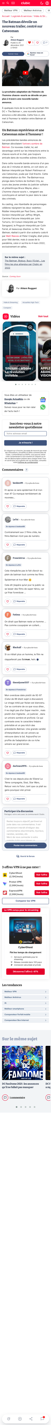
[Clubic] (26, 3)
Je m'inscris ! (26, 443)
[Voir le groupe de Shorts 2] (19, 384)
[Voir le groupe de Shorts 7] (35, 384)
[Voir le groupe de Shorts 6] (32, 384)
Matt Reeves (12, 236)
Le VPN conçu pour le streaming (21, 910)
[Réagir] (37, 42)
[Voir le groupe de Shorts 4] (25, 384)
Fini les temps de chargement (25, 952)
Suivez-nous (13, 54)
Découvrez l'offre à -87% (25, 971)
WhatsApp (10, 403)
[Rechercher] (7, 3)
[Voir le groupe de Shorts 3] (22, 384)
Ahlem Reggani (17, 40)
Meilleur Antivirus (32, 10)
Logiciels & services (21, 16)
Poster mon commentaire (25, 845)
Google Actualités (13, 399)
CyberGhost (25, 947)
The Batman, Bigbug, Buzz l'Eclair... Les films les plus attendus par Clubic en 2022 (25, 264)
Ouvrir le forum (27, 856)
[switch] (41, 3)
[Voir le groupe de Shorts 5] (28, 384)
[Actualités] (8, 1419)
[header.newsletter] (13, 3)
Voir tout (43, 316)
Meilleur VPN (10, 10)
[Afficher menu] (3, 3)
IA (49, 10)
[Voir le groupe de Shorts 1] (15, 384)
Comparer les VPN (25, 901)
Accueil (6, 16)
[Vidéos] (20, 1419)
